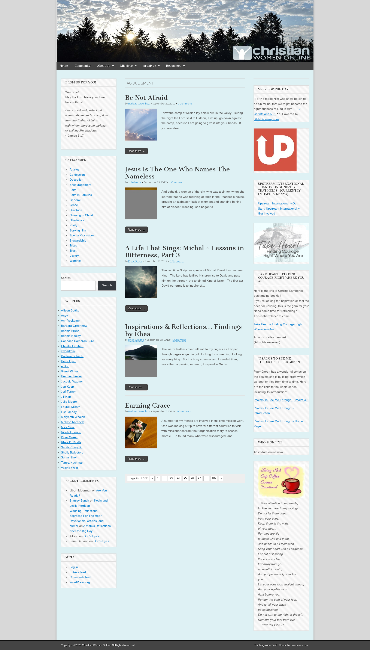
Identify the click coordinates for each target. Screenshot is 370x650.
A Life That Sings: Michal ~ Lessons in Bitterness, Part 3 (184, 251)
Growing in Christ (81, 215)
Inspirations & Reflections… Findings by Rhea (183, 330)
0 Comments (177, 261)
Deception (76, 179)
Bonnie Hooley (71, 335)
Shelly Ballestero (72, 452)
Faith (73, 190)
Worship (75, 260)
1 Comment (176, 182)
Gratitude (76, 210)
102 (214, 478)
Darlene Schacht (72, 356)
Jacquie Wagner (72, 381)
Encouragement (80, 184)
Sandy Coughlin (71, 447)
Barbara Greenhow (139, 103)
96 (192, 478)
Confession (77, 174)
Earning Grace (147, 405)
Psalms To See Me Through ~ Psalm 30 (280, 400)
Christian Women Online (96, 645)
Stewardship (78, 240)
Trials (73, 245)
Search (66, 278)
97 (199, 478)
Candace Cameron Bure (77, 341)
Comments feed (80, 577)
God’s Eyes (91, 536)
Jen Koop (67, 386)
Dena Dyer (68, 361)
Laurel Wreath (70, 406)
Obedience (77, 220)
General (75, 200)
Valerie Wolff (69, 467)
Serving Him (78, 230)
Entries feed (78, 572)
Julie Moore (134, 182)
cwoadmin (68, 351)
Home (64, 66)
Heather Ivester (71, 376)
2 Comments (185, 103)
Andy (64, 315)
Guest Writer (69, 371)
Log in (74, 567)
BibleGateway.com (266, 119)
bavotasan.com (300, 645)
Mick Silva (68, 427)
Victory (74, 255)
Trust (73, 250)
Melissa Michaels (72, 422)
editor (65, 366)
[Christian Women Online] (185, 31)
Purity (73, 225)
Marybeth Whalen (73, 417)
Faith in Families (81, 195)
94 (178, 478)
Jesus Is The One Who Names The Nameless (177, 172)
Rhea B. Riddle (136, 339)
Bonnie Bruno (70, 331)
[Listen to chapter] (278, 114)
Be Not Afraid (146, 97)
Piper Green (135, 261)
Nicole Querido (71, 432)
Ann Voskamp (70, 320)
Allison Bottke (70, 310)
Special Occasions (82, 235)
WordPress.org (80, 582)
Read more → (136, 151)
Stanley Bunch (79, 500)
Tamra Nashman (72, 462)
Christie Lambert (72, 346)
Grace (74, 205)
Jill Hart (66, 396)
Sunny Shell (69, 457)
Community (83, 66)
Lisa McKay (69, 412)
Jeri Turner (68, 391)
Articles (74, 169)
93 (171, 478)
